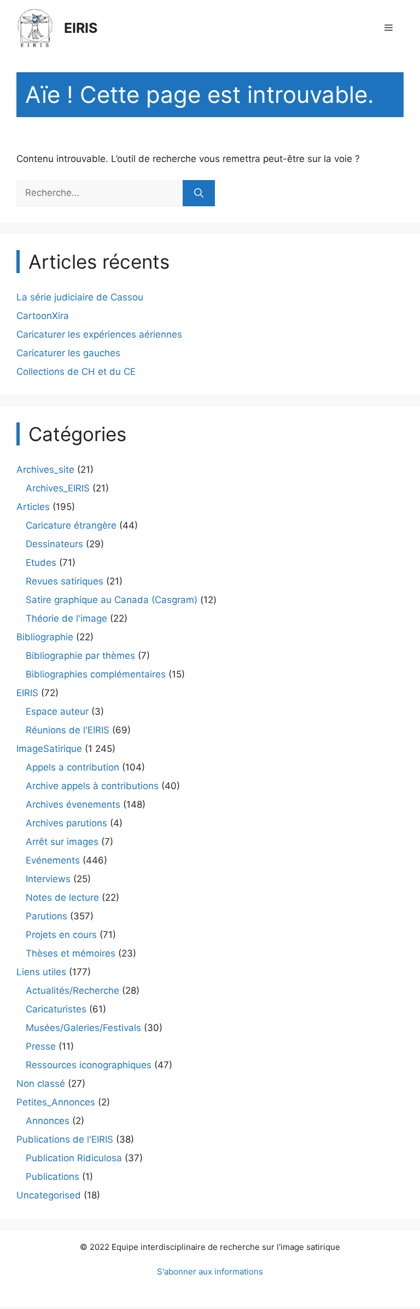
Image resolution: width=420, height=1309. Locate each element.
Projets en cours (61, 934)
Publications (52, 1176)
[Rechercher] (199, 193)
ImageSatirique (49, 748)
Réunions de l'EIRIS (67, 730)
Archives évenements (73, 804)
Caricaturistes (56, 1009)
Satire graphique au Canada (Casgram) (111, 599)
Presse (41, 1046)
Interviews (48, 878)
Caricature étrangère (71, 525)
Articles (33, 506)
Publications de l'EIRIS (64, 1139)
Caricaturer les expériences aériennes (99, 334)
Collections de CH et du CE (76, 371)
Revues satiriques (64, 581)
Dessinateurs (54, 543)
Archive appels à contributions (92, 785)
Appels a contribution (72, 767)
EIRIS (80, 28)
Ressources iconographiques (88, 1064)
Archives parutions (66, 823)
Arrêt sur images (62, 841)
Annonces (47, 1120)
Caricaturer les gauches (68, 352)
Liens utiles (41, 971)
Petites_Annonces (55, 1102)
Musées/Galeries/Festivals (83, 1027)
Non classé (40, 1083)
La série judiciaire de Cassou (79, 297)
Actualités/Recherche (72, 990)
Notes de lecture (62, 897)
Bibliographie (44, 637)
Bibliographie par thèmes (80, 655)
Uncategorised (48, 1195)
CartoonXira (42, 315)
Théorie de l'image (66, 618)
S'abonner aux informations (210, 1271)
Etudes (41, 562)
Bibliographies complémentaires (96, 674)
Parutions (46, 916)
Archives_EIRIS (58, 488)
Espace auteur (57, 711)
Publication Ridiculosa (74, 1157)
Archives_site (45, 469)
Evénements (53, 860)
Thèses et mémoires (70, 953)
